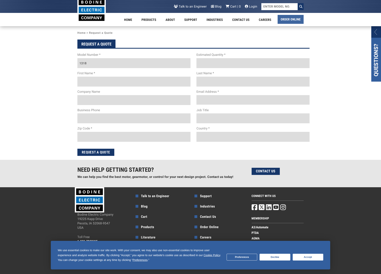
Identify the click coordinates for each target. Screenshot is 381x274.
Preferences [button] (140, 259)
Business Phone (88, 110)
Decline (275, 257)
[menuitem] (128, 20)
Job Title (202, 110)
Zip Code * (84, 128)
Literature (148, 237)
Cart (144, 217)
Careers (265, 20)
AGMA (256, 238)
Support (190, 20)
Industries (215, 20)
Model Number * (88, 55)
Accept (308, 257)
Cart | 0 (235, 6)
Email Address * (207, 92)
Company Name (88, 92)
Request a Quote (96, 152)
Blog (218, 6)
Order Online (291, 19)
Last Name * (205, 73)
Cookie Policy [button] (212, 255)
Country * (203, 128)
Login (252, 6)
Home (128, 20)
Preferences (242, 257)
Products (148, 20)
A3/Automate (260, 227)
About (170, 20)
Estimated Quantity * (210, 55)
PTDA (255, 233)
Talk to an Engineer (192, 6)
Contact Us (240, 20)
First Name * (86, 73)
